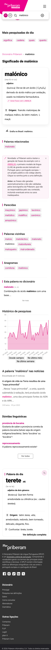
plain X (5, 635)
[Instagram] (9, 575)
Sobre (4, 597)
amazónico (10, 220)
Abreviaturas (7, 604)
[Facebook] (4, 575)
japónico (23, 210)
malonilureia (24, 244)
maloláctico (22, 239)
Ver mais (25, 301)
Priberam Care (8, 639)
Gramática (6, 607)
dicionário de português (19, 557)
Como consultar (8, 600)
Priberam (6, 625)
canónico (35, 215)
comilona (9, 268)
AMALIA (12, 164)
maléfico (22, 215)
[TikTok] (14, 575)
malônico (23, 268)
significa (8, 40)
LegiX (4, 632)
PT (6, 15)
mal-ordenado (27, 249)
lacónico (36, 210)
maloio (8, 239)
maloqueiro (10, 249)
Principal (5, 590)
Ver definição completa (34, 534)
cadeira (20, 40)
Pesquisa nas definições (12, 593)
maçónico (10, 210)
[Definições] (42, 15)
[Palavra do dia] (44, 472)
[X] (23, 575)
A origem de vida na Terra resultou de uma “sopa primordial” (23, 383)
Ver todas (25, 456)
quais (32, 40)
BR (10, 15)
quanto (42, 40)
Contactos (6, 622)
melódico (9, 215)
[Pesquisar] (15, 15)
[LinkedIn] (18, 575)
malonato (10, 146)
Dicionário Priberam (12, 54)
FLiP (4, 629)
